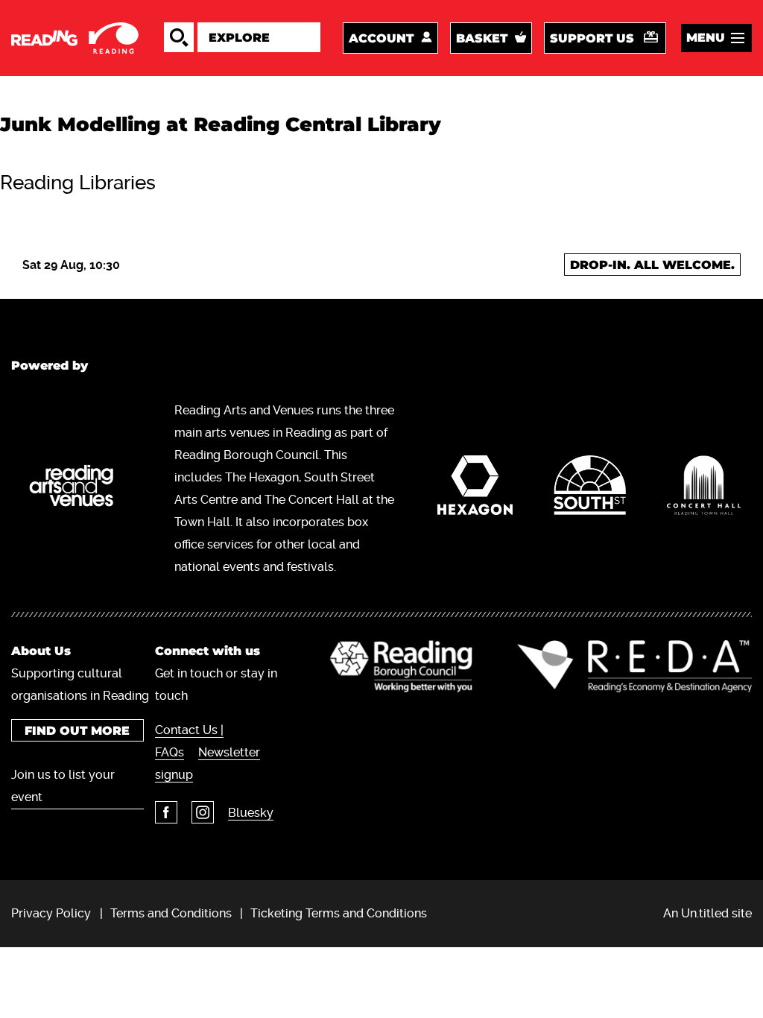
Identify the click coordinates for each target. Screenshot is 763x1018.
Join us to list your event (63, 786)
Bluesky (250, 813)
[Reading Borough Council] (401, 666)
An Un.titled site (707, 913)
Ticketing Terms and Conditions (338, 913)
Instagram (202, 812)
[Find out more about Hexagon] (475, 488)
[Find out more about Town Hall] (704, 488)
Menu (705, 38)
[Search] (179, 37)
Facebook (166, 812)
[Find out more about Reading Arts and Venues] (77, 488)
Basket (481, 38)
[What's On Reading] (76, 38)
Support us (592, 38)
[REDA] (634, 666)
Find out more (77, 731)
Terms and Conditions (171, 913)
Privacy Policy (51, 913)
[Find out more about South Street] (590, 488)
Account (381, 38)
